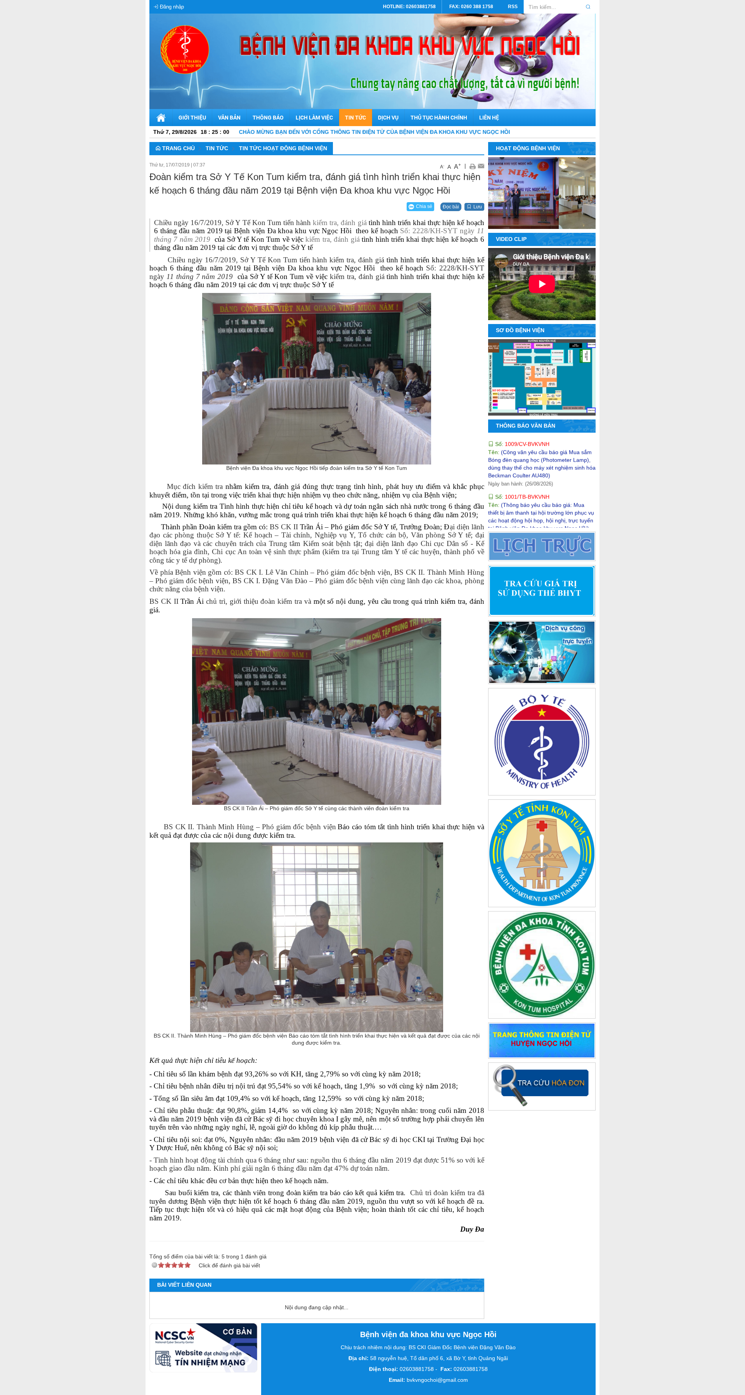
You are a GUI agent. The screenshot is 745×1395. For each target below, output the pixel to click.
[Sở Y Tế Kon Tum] (542, 855)
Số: (521, 454)
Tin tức (217, 148)
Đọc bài (451, 207)
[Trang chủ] (161, 117)
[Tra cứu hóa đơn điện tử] (542, 1088)
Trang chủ (178, 148)
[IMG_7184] (555, 219)
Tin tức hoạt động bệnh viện (283, 148)
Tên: (528, 515)
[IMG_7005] (578, 219)
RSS (513, 6)
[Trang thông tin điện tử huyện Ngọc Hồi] (542, 1042)
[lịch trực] (542, 547)
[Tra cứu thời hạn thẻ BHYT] (542, 592)
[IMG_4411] (566, 219)
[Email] (481, 165)
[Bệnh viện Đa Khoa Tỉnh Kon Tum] (542, 966)
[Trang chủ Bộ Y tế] (542, 743)
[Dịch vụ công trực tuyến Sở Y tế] (542, 654)
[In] (472, 165)
